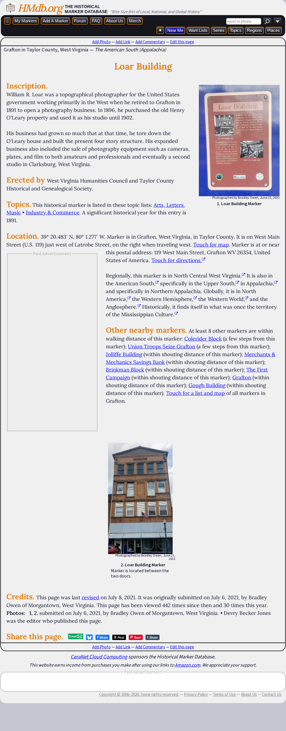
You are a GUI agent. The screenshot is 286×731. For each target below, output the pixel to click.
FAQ (96, 20)
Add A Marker (55, 20)
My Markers (26, 20)
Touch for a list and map (195, 393)
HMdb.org (40, 8)
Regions (254, 30)
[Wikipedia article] (243, 275)
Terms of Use (224, 694)
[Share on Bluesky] (89, 637)
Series (219, 30)
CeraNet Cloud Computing (99, 656)
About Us (114, 20)
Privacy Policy (196, 694)
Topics (236, 30)
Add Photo (101, 42)
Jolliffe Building (124, 354)
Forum (80, 20)
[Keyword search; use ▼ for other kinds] (267, 21)
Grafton (241, 377)
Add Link (123, 42)
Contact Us (272, 694)
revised (90, 597)
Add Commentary (150, 42)
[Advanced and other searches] (277, 21)
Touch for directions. (176, 260)
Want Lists (198, 30)
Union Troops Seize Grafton (161, 346)
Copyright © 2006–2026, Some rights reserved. (139, 694)
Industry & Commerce (52, 212)
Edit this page (182, 42)
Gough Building (207, 385)
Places (273, 30)
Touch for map (211, 244)
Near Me (175, 30)
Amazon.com (187, 665)
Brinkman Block (125, 369)
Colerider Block (203, 338)
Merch (135, 20)
